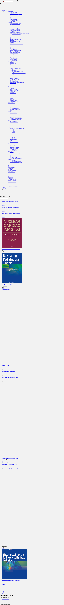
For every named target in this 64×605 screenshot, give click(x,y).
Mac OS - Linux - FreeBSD (14, 160)
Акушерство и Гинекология (14, 26)
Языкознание (10, 178)
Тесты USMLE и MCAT (14, 51)
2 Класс (13, 130)
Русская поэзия (10, 177)
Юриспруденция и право (14, 101)
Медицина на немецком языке (15, 24)
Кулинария (12, 65)
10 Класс (13, 137)
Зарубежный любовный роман (15, 116)
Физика (11, 96)
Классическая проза (13, 113)
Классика (9, 111)
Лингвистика (10, 168)
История (9, 75)
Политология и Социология (13, 164)
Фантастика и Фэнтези (12, 123)
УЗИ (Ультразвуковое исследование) (16, 54)
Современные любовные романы (15, 119)
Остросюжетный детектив (14, 147)
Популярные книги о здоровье (15, 109)
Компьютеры (10, 159)
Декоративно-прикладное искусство (16, 158)
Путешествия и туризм (14, 66)
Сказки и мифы (12, 21)
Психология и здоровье (12, 180)
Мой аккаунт (4, 188)
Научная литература (11, 176)
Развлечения (12, 67)
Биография (10, 169)
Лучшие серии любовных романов (16, 118)
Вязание (13, 72)
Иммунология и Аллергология (15, 32)
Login (3, 191)
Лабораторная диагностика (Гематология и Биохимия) (19, 33)
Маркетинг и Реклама (13, 12)
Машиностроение (13, 93)
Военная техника (13, 77)
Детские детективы (13, 19)
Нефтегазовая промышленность (13, 165)
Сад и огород (12, 69)
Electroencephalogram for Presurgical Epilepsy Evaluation (11, 580)
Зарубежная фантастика (14, 124)
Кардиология (12, 31)
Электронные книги (5, 10)
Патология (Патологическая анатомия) (16, 44)
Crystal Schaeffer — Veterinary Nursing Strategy (9, 464)
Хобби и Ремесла (13, 70)
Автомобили (12, 62)
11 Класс (13, 138)
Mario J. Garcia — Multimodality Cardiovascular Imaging (11, 213)
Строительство (10, 171)
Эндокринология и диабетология (15, 56)
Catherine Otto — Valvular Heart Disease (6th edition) (10, 207)
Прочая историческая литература (15, 85)
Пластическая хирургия (14, 43)
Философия (10, 166)
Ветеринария (12, 27)
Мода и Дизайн (12, 154)
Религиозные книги (11, 185)
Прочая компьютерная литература (16, 162)
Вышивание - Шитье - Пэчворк (17, 71)
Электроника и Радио (13, 100)
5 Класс (13, 133)
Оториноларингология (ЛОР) (15, 41)
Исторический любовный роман (15, 117)
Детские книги (10, 16)
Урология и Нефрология (14, 53)
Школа (9, 127)
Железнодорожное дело (14, 90)
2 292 (3, 591)
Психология (12, 45)
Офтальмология (12, 42)
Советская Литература (14, 114)
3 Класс (13, 131)
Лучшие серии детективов (14, 146)
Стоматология (12, 48)
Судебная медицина (13, 49)
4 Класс (13, 132)
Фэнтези (11, 126)
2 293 (3, 592)
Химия (11, 97)
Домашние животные (13, 64)
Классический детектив (14, 145)
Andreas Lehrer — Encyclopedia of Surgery (8, 371)
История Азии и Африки (14, 81)
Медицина (10, 22)
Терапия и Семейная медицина (15, 50)
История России (13, 80)
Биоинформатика (15, 60)
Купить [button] (3, 205)
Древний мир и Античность (15, 79)
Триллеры (11, 105)
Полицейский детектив (14, 148)
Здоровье (9, 106)
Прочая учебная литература (14, 142)
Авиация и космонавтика (14, 87)
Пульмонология (12, 46)
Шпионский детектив (13, 150)
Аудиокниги (4, 174)
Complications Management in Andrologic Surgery (10, 458)
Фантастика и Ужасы (11, 183)
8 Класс (13, 135)
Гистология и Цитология (16, 34)
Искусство (10, 151)
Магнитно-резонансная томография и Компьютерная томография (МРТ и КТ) (23, 36)
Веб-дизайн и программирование (15, 161)
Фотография (12, 156)
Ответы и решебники (13, 139)
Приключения (10, 102)
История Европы (13, 83)
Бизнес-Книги (10, 11)
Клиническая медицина (14, 58)
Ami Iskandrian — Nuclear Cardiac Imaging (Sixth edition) (11, 249)
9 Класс (13, 136)
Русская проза (10, 181)
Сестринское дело (13, 47)
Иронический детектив (14, 144)
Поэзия (9, 120)
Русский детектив (13, 149)
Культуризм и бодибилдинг (14, 108)
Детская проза (12, 17)
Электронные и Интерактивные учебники (17, 128)
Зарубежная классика (13, 112)
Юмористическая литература (13, 186)
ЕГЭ (11, 141)
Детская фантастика (13, 18)
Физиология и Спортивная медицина (16, 55)
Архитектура (12, 152)
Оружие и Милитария (14, 78)
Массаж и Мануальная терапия (15, 57)
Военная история (13, 76)
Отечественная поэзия (14, 122)
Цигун (11, 110)
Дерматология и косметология (15, 29)
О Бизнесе (12, 13)
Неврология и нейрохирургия (15, 38)
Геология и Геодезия (13, 89)
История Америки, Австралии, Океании (17, 82)
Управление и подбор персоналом (16, 14)
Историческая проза (11, 167)
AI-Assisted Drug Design (6, 365)
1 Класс (13, 129)
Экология (11, 98)
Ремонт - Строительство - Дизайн (15, 68)
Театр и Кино (12, 155)
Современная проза (11, 172)
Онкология (12, 40)
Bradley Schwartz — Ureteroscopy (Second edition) (10, 377)
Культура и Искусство (14, 157)
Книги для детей (11, 184)
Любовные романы (11, 115)
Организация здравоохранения (15, 39)
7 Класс (13, 134)
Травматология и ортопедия (15, 52)
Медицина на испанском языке (15, 23)
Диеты (11, 107)
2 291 (3, 590)
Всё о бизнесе (10, 175)
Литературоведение (11, 103)
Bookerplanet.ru (4, 3)
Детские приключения (14, 20)
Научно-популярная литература (15, 95)
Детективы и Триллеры (12, 179)
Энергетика (12, 99)
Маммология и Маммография (15, 37)
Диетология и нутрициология (15, 30)
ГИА (11, 140)
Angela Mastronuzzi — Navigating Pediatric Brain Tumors (11, 284)
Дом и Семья (10, 61)
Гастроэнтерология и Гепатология (16, 28)
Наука (9, 86)
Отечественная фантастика (14, 125)
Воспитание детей (13, 63)
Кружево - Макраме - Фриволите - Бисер (19, 73)
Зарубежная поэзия (13, 121)
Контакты (3, 187)
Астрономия (12, 88)
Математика (12, 92)
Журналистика (12, 91)
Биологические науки (13, 59)
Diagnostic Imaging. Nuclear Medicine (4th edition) (10, 201)
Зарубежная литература (12, 182)
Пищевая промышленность (12, 170)
